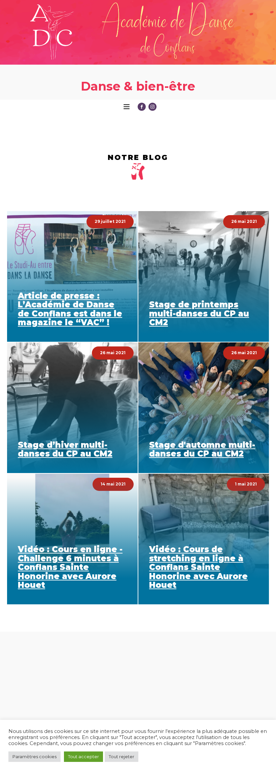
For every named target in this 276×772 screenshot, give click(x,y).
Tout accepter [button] (83, 756)
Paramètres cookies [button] (34, 756)
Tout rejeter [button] (121, 756)
